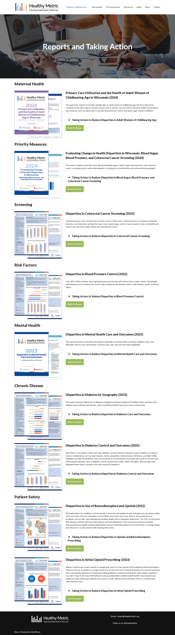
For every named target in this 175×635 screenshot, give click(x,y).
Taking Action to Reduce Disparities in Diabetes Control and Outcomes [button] (113, 473)
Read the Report (75, 128)
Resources (128, 7)
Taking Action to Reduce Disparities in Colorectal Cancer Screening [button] (111, 236)
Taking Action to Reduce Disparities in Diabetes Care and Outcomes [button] (111, 414)
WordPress (35, 632)
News (147, 7)
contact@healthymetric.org (128, 616)
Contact (156, 7)
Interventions (97, 7)
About (139, 7)
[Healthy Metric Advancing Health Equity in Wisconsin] (36, 7)
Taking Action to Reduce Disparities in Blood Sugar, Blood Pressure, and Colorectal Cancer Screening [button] (111, 179)
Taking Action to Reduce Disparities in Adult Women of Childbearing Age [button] (114, 119)
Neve (16, 632)
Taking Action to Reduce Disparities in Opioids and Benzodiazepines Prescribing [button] (109, 538)
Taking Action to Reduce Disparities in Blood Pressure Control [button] (108, 296)
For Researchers (113, 7)
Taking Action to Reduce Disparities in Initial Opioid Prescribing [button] (108, 590)
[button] (87, 7)
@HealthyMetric (130, 623)
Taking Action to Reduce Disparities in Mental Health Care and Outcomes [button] (114, 353)
